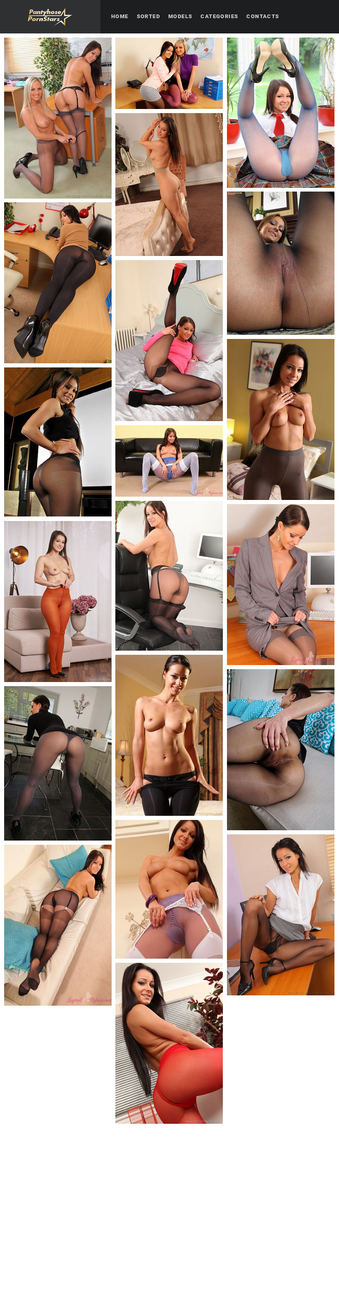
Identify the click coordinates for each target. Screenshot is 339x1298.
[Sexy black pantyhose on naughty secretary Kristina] (58, 282)
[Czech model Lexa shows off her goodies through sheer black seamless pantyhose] (280, 749)
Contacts (262, 16)
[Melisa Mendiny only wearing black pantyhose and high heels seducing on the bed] (169, 340)
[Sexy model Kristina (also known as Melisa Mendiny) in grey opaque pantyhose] (280, 419)
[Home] (50, 16)
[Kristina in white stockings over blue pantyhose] (169, 461)
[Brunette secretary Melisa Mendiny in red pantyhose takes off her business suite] (169, 1043)
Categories (219, 16)
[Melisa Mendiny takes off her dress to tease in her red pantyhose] (58, 601)
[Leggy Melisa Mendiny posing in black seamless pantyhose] (280, 263)
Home (120, 16)
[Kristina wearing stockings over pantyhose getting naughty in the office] (280, 584)
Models (180, 16)
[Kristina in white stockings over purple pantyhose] (169, 889)
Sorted (148, 16)
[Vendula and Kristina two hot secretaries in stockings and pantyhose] (58, 118)
